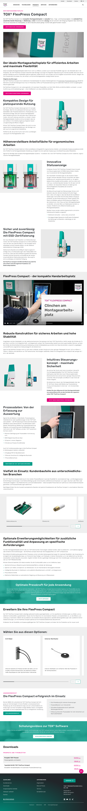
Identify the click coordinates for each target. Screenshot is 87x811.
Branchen (16, 4)
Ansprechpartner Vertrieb (10, 789)
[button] (5, 323)
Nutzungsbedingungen (53, 804)
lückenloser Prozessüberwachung (67, 81)
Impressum (31, 804)
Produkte (36, 4)
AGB (45, 804)
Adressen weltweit (8, 791)
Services (43, 4)
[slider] (43, 320)
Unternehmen (53, 4)
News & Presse (41, 786)
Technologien (26, 4)
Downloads (69, 1)
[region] (43, 302)
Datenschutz (39, 804)
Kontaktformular (41, 791)
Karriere (76, 1)
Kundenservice (7, 783)
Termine (39, 789)
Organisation (40, 783)
